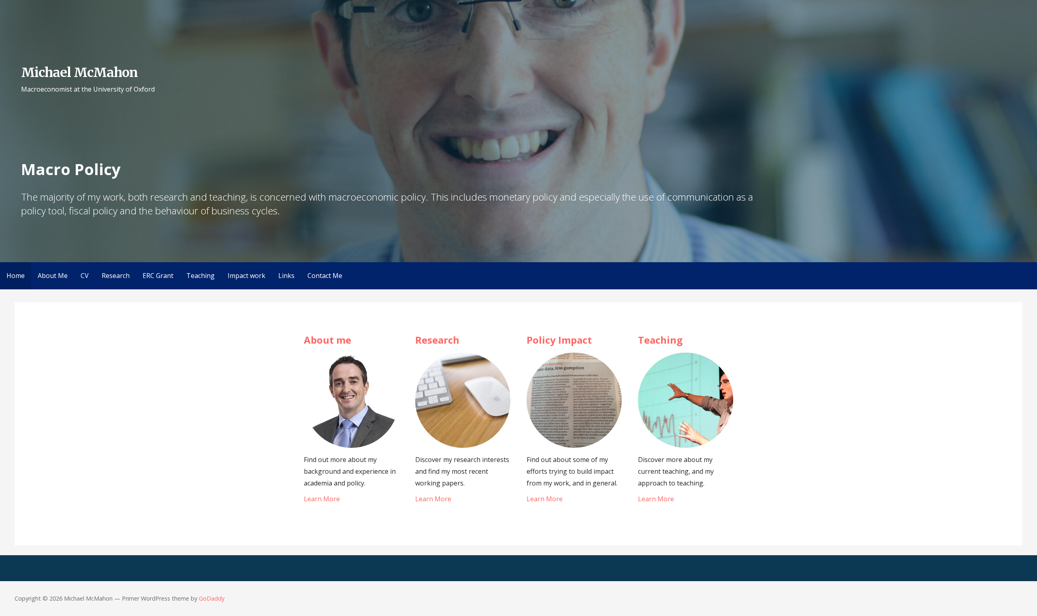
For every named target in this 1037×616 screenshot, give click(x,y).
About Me (53, 275)
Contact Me (324, 275)
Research (116, 275)
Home (15, 275)
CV (85, 275)
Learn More (322, 498)
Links (286, 275)
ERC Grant (158, 275)
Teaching (200, 275)
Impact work (246, 275)
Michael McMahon (79, 72)
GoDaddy (211, 598)
